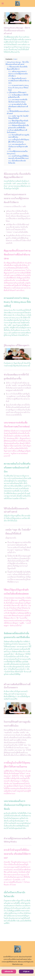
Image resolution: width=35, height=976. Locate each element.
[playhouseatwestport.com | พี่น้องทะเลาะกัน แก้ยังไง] (17, 3)
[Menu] (2, 3)
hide (15, 59)
